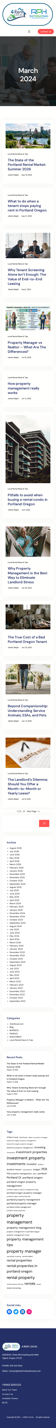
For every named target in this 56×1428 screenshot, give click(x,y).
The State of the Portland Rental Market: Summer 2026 (27, 164)
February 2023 (16, 984)
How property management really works (23, 388)
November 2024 (17, 916)
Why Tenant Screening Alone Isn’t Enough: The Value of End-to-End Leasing (27, 277)
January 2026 (16, 871)
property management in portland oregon (23, 1232)
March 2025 (15, 903)
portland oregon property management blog (22, 1190)
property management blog (24, 1228)
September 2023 (17, 962)
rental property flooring (15, 1284)
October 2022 (16, 997)
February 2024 (17, 945)
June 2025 (15, 893)
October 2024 (16, 919)
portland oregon (33, 1177)
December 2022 (17, 991)
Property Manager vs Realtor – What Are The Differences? (27, 347)
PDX (44, 1169)
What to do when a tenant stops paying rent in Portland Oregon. (27, 205)
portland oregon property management (21, 1183)
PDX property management (19, 1173)
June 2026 (15, 854)
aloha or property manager (38, 1137)
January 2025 (16, 910)
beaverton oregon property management (21, 1141)
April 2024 (14, 939)
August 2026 (16, 848)
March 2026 (15, 864)
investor (32, 1164)
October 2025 (16, 880)
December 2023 (17, 952)
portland (42, 1173)
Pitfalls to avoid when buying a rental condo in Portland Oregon (28, 499)
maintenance (27, 1170)
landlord (41, 1164)
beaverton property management (20, 1148)
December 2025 (17, 874)
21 (24, 811)
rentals (29, 1283)
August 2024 (16, 926)
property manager (24, 1251)
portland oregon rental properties (18, 1196)
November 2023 (17, 955)
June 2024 (15, 932)
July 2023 (14, 968)
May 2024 (14, 936)
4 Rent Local (12, 1137)
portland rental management (19, 1207)
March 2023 (15, 981)
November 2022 (17, 994)
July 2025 (14, 890)
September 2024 (18, 923)
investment (11, 1152)
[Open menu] (29, 31)
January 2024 (16, 949)
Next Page (33, 811)
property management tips (25, 1242)
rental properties (19, 1260)
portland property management (23, 1199)
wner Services (12, 1384)
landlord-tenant (14, 1169)
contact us (46, 31)
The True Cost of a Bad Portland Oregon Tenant (27, 639)
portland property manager (22, 1203)
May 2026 (14, 858)
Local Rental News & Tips (18, 154)
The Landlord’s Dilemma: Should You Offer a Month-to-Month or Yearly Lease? (28, 786)
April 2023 (14, 978)
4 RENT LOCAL (29, 1346)
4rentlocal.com (16, 1024)
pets (34, 1174)
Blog (11, 1027)
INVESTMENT (16, 1037)
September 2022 (17, 1001)
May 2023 (14, 975)
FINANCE (14, 1033)
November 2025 (17, 877)
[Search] (44, 823)
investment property (26, 1158)
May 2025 (14, 897)
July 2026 (14, 851)
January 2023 (16, 988)
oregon (36, 1169)
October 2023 (16, 958)
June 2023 (15, 971)
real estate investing (14, 1256)
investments (16, 1164)
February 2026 (17, 867)
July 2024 (14, 929)
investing (39, 1147)
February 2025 (17, 906)
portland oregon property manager (24, 1192)
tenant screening (14, 1288)
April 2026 (14, 861)
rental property (21, 1277)
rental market (27, 1256)
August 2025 (16, 887)
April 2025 (14, 900)
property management (19, 1218)
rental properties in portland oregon (22, 1269)
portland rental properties (16, 1210)
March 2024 (15, 942)
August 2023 (16, 965)
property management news (18, 1235)
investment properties (31, 1152)
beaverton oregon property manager (20, 1144)
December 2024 (17, 913)
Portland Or (14, 1177)
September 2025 (18, 884)
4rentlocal (23, 1137)
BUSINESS (14, 1030)
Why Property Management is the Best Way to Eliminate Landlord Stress (27, 575)
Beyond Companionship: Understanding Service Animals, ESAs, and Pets (28, 710)
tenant (38, 1284)
